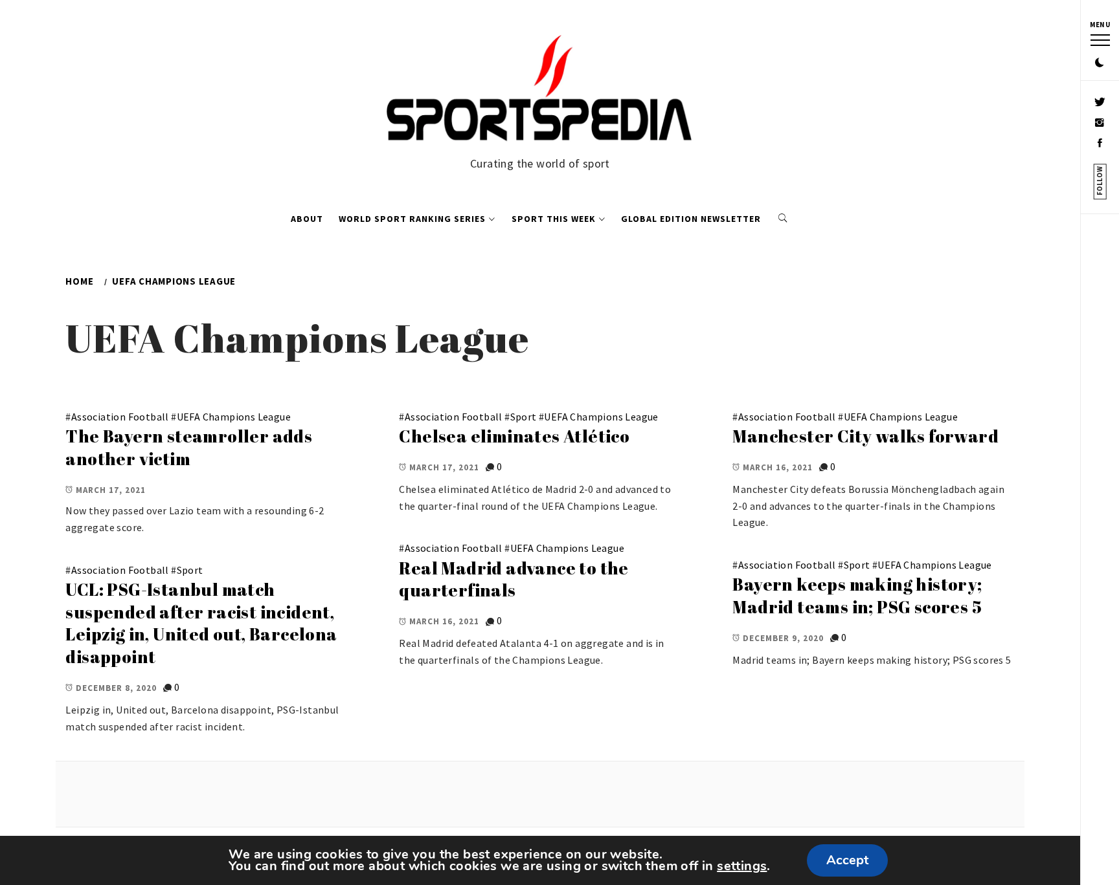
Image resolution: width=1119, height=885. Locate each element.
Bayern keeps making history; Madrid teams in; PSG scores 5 (857, 595)
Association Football (120, 416)
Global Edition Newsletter (691, 218)
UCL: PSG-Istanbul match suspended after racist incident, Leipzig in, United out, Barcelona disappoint (201, 623)
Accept (847, 860)
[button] (1099, 63)
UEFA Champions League (234, 416)
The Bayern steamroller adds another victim (188, 447)
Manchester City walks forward (865, 436)
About (307, 218)
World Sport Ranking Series (412, 218)
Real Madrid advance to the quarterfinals (513, 579)
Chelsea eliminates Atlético (514, 436)
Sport (523, 416)
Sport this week (554, 218)
